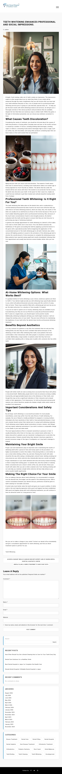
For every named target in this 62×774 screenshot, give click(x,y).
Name (5, 602)
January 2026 (9, 710)
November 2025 (10, 714)
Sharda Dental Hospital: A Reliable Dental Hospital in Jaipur (23, 669)
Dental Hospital (49, 739)
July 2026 (8, 695)
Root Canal (37, 749)
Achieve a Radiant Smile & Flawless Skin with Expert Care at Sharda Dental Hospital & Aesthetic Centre (31, 560)
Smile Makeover (49, 749)
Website (5, 617)
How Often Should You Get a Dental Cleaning (18, 654)
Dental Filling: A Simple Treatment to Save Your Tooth (31, 564)
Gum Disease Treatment (27, 744)
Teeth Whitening (10, 552)
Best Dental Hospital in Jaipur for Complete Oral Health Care (23, 664)
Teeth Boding (10, 754)
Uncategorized (50, 754)
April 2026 (8, 702)
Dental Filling (36, 739)
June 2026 (8, 698)
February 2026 (9, 707)
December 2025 (10, 712)
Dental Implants (11, 744)
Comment (6, 579)
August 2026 (9, 693)
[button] (57, 7)
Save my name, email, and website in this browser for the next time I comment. (29, 625)
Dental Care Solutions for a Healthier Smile (18, 659)
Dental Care (24, 739)
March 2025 (8, 719)
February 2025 (9, 722)
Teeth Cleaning (23, 754)
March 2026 (8, 705)
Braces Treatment (11, 739)
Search (7, 639)
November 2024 (10, 726)
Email (5, 609)
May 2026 (8, 700)
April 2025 (8, 717)
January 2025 (9, 724)
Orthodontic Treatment (46, 744)
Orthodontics (10, 749)
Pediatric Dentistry (24, 749)
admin (7, 29)
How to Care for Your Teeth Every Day (44, 654)
